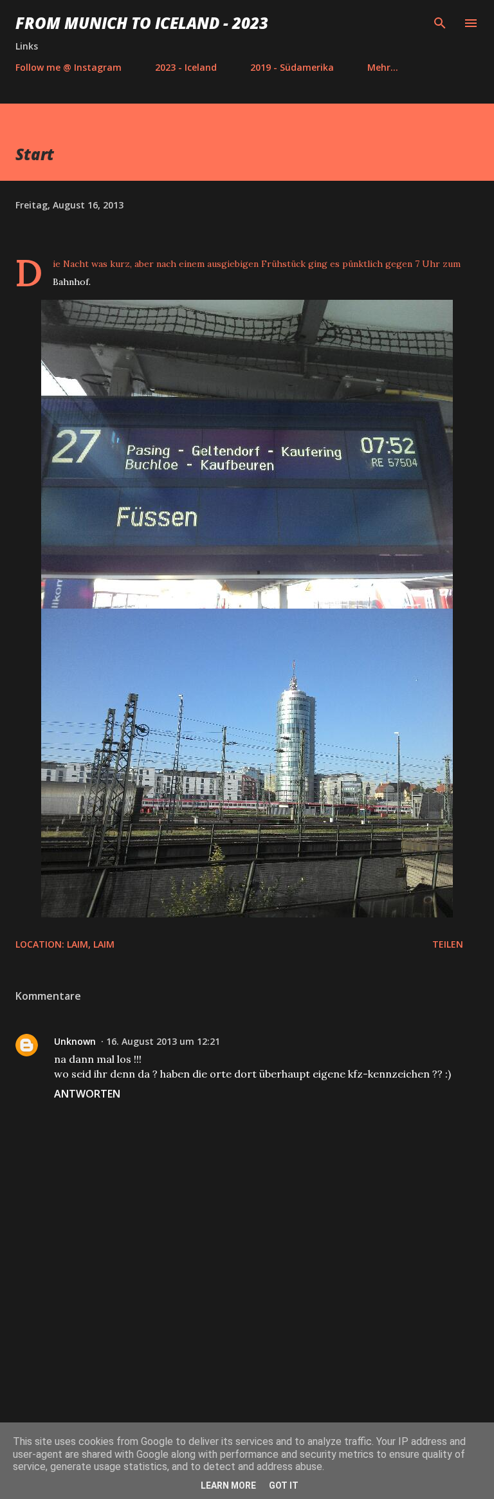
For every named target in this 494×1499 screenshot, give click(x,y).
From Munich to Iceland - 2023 (141, 22)
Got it (283, 1485)
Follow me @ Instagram (68, 67)
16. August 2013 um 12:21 (163, 1041)
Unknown (75, 1041)
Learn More (228, 1485)
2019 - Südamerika (292, 67)
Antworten (87, 1094)
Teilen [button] (447, 944)
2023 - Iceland (186, 67)
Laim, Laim (90, 944)
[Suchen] (440, 23)
